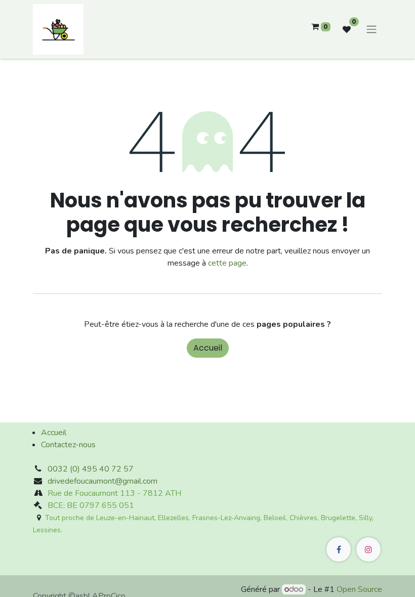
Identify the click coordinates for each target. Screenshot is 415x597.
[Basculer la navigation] (371, 29)
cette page (227, 263)
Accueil (207, 348)
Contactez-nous (68, 444)
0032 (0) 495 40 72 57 (91, 469)
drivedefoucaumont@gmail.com (102, 481)
